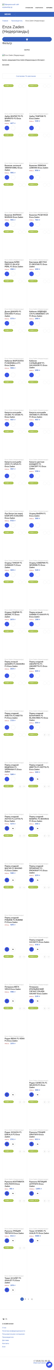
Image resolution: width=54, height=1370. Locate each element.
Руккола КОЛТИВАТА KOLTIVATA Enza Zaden (14, 1184)
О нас (4, 1327)
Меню (8, 14)
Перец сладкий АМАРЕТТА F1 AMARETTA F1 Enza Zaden (38, 665)
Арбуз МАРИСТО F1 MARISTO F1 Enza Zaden (14, 118)
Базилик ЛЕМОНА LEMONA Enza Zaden (38, 166)
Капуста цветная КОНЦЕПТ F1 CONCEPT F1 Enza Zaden (37, 465)
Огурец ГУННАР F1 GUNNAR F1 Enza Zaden (13, 565)
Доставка (5, 1340)
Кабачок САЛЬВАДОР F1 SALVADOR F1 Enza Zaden (38, 364)
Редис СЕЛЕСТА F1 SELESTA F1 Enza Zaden (38, 1085)
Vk (6, 1319)
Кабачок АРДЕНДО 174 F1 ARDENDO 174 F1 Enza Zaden (38, 313)
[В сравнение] (20, 86)
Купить (7, 128)
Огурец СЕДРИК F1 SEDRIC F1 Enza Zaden (13, 614)
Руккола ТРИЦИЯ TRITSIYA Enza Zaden (14, 1232)
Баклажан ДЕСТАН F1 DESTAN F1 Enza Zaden (38, 264)
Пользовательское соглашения (13, 1334)
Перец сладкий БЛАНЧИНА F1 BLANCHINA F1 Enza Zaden (38, 716)
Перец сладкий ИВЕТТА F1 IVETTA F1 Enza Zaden (39, 767)
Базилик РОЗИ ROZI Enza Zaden (38, 216)
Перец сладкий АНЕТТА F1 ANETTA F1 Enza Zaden (14, 715)
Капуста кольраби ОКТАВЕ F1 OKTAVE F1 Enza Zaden (38, 414)
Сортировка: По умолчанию (26, 76)
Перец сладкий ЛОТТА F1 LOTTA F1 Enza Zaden (14, 818)
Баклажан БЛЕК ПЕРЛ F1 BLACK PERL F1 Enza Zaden (14, 264)
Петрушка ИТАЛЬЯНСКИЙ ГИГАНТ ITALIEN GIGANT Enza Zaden (38, 990)
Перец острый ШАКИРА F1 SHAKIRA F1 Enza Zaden (15, 664)
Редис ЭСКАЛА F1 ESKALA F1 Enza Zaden (13, 1134)
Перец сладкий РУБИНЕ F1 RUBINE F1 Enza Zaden (14, 920)
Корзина (49, 7)
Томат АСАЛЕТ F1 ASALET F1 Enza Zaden (13, 1280)
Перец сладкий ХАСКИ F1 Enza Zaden (39, 941)
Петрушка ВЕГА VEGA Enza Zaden (13, 988)
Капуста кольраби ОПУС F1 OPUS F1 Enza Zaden (13, 464)
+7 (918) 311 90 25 (41, 1361)
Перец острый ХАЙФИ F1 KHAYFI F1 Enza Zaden (39, 614)
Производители (8, 1337)
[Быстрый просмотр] (13, 128)
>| (32, 1299)
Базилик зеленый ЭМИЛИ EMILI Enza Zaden (13, 167)
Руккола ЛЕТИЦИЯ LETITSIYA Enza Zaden (38, 1184)
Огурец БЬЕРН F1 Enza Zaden (37, 514)
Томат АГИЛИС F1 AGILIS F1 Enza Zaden (39, 1232)
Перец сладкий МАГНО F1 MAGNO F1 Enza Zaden (13, 868)
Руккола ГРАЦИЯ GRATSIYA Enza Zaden (37, 1134)
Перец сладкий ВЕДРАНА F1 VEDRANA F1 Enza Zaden (13, 768)
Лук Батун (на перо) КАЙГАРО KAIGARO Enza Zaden (14, 515)
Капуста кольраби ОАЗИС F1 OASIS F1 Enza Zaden (14, 414)
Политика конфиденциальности (13, 1331)
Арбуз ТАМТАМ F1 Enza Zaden (37, 117)
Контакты (5, 1343)
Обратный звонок (39, 1363)
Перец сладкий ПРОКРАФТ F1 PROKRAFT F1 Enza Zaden (38, 869)
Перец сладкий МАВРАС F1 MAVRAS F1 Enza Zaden (39, 818)
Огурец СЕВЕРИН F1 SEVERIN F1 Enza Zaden (38, 565)
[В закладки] (24, 86)
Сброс (27, 50)
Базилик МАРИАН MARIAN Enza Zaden (14, 216)
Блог (4, 1346)
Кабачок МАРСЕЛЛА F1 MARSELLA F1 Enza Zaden (14, 363)
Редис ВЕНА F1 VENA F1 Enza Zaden (14, 1039)
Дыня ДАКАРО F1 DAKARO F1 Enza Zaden (13, 313)
